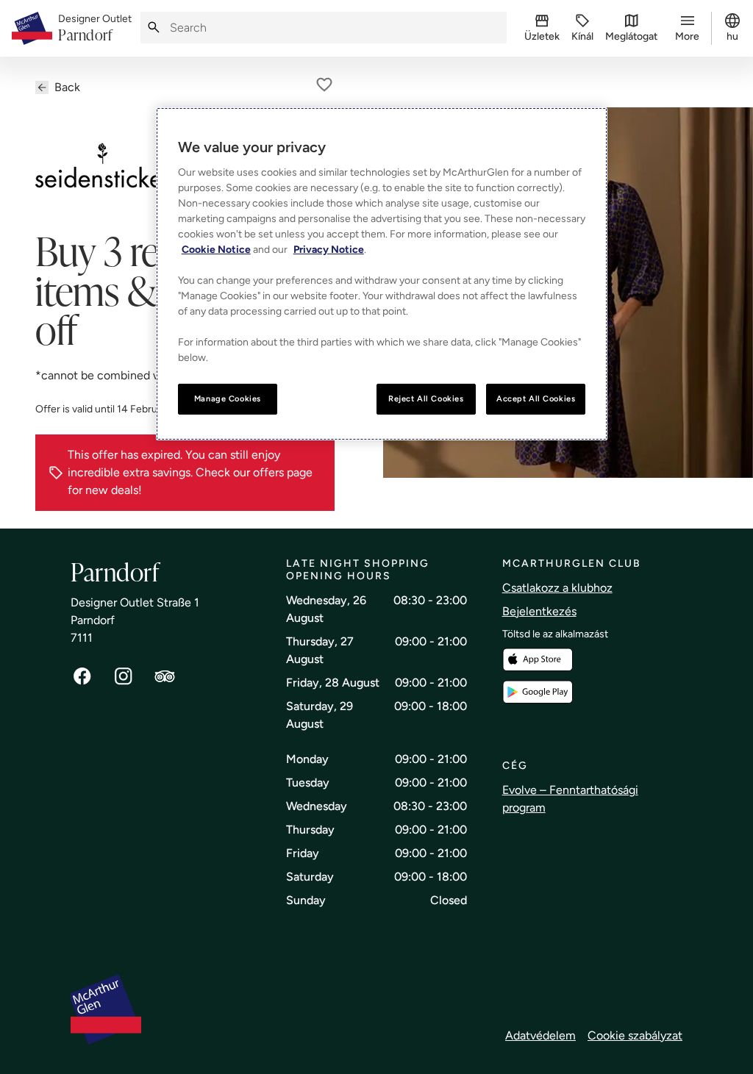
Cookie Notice (216, 249)
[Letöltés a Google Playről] (537, 692)
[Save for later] (324, 84)
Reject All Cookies (425, 398)
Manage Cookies (227, 398)
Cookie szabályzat (635, 1035)
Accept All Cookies (535, 398)
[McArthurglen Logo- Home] (32, 28)
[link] (95, 28)
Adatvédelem (540, 1035)
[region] (381, 273)
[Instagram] (123, 676)
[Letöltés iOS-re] (537, 660)
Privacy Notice (328, 249)
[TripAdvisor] (164, 676)
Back (67, 87)
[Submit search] (153, 27)
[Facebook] (82, 676)
